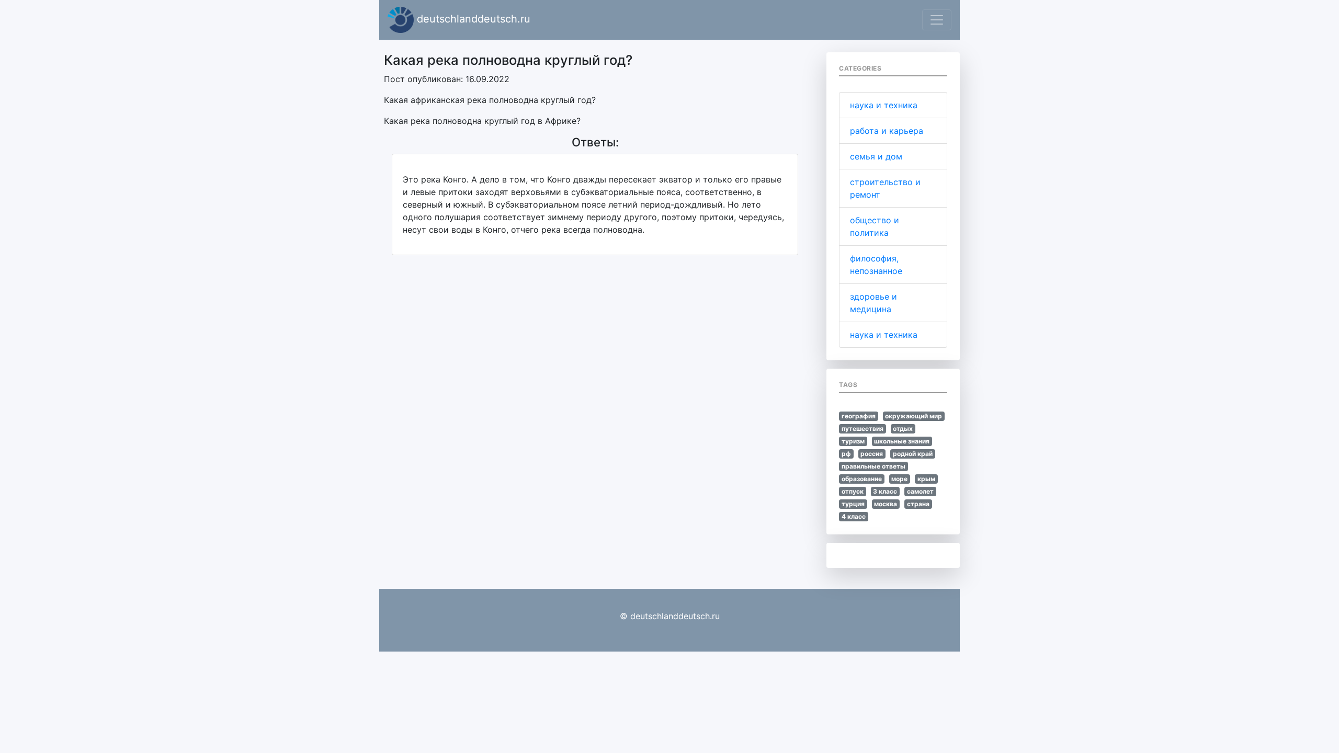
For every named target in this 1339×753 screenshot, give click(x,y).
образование (862, 479)
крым (926, 479)
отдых (903, 428)
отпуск (853, 491)
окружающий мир (913, 416)
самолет (920, 491)
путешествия (862, 428)
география (859, 416)
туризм (853, 441)
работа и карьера (886, 131)
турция (853, 504)
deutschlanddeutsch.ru (472, 19)
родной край (913, 454)
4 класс (854, 516)
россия (871, 454)
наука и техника (883, 105)
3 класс (885, 491)
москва (885, 504)
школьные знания (901, 441)
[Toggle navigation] (936, 19)
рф (846, 454)
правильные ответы (873, 466)
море (899, 479)
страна (918, 504)
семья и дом (876, 156)
